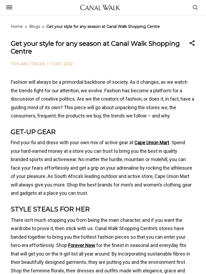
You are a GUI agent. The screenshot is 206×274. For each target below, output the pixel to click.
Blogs (34, 26)
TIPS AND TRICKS (28, 64)
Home (17, 26)
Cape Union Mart (151, 142)
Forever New (81, 245)
